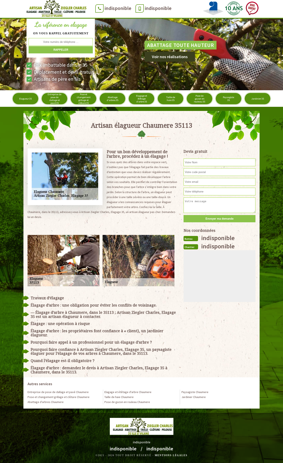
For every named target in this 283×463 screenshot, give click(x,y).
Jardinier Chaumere (193, 397)
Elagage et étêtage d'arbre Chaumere (127, 392)
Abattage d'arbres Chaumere (46, 402)
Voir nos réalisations (170, 56)
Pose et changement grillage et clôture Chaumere (58, 397)
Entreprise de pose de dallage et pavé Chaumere (58, 392)
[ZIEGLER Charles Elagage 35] (55, 9)
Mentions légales (171, 455)
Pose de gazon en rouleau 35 (199, 98)
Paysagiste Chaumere (194, 392)
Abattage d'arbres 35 (112, 99)
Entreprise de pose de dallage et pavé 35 (54, 98)
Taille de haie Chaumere (119, 397)
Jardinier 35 (257, 98)
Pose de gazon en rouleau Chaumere (127, 402)
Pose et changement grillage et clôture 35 (84, 98)
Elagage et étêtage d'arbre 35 (141, 98)
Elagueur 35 (25, 98)
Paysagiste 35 (228, 99)
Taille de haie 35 (170, 99)
